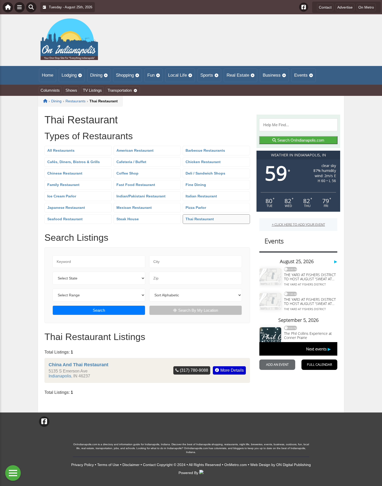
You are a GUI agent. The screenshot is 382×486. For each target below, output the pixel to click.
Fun (151, 75)
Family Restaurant (63, 185)
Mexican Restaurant (134, 207)
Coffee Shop (127, 173)
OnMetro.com (235, 465)
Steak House (127, 219)
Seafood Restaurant (65, 219)
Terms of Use (108, 465)
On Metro (366, 7)
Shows (71, 90)
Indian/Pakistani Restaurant (141, 196)
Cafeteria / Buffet (131, 162)
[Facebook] (303, 7)
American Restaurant (135, 150)
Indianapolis (60, 376)
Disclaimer (131, 465)
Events (301, 75)
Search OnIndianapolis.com (300, 140)
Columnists (50, 90)
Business (272, 75)
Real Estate (238, 75)
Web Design (260, 465)
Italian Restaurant (201, 196)
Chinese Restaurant (64, 173)
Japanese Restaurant (66, 207)
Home (47, 75)
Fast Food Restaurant (135, 185)
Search (99, 310)
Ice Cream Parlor (61, 196)
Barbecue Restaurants (205, 150)
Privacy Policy (82, 465)
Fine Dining (196, 185)
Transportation (120, 90)
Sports (206, 75)
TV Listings (92, 90)
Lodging (69, 75)
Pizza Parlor (196, 207)
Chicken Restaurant (203, 162)
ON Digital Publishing (293, 465)
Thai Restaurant (200, 219)
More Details (232, 370)
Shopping (125, 75)
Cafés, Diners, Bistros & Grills (73, 162)
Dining (96, 75)
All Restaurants (61, 150)
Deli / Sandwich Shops (205, 173)
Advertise (345, 7)
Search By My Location (198, 310)
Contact (325, 7)
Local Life (177, 75)
